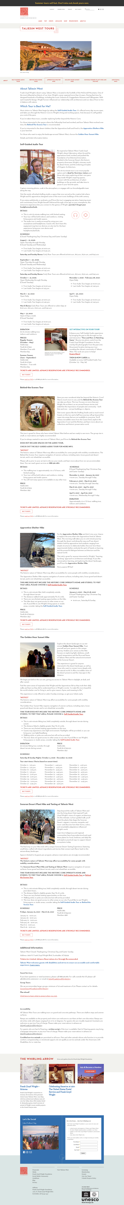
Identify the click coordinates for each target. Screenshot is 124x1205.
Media (34, 1172)
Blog (33, 1180)
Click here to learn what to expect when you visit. (38, 996)
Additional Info (116, 80)
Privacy (34, 1182)
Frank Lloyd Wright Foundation (42, 1174)
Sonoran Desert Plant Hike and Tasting (95, 80)
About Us (83, 21)
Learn (40, 21)
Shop (65, 21)
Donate (70, 9)
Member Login (61, 9)
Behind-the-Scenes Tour (36, 80)
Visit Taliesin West (63, 1170)
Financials (35, 1170)
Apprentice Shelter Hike (54, 80)
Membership (86, 1172)
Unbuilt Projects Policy (89, 1178)
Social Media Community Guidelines (40, 1177)
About (5, 80)
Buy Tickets (78, 9)
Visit (45, 21)
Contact (52, 9)
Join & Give (58, 21)
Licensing (85, 1170)
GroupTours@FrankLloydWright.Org (34, 988)
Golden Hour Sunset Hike (72, 80)
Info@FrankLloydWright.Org (59, 979)
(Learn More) (74, 354)
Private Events (73, 21)
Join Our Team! (86, 1176)
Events (51, 21)
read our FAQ (28, 516)
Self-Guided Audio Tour (18, 80)
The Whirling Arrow (37, 1059)
